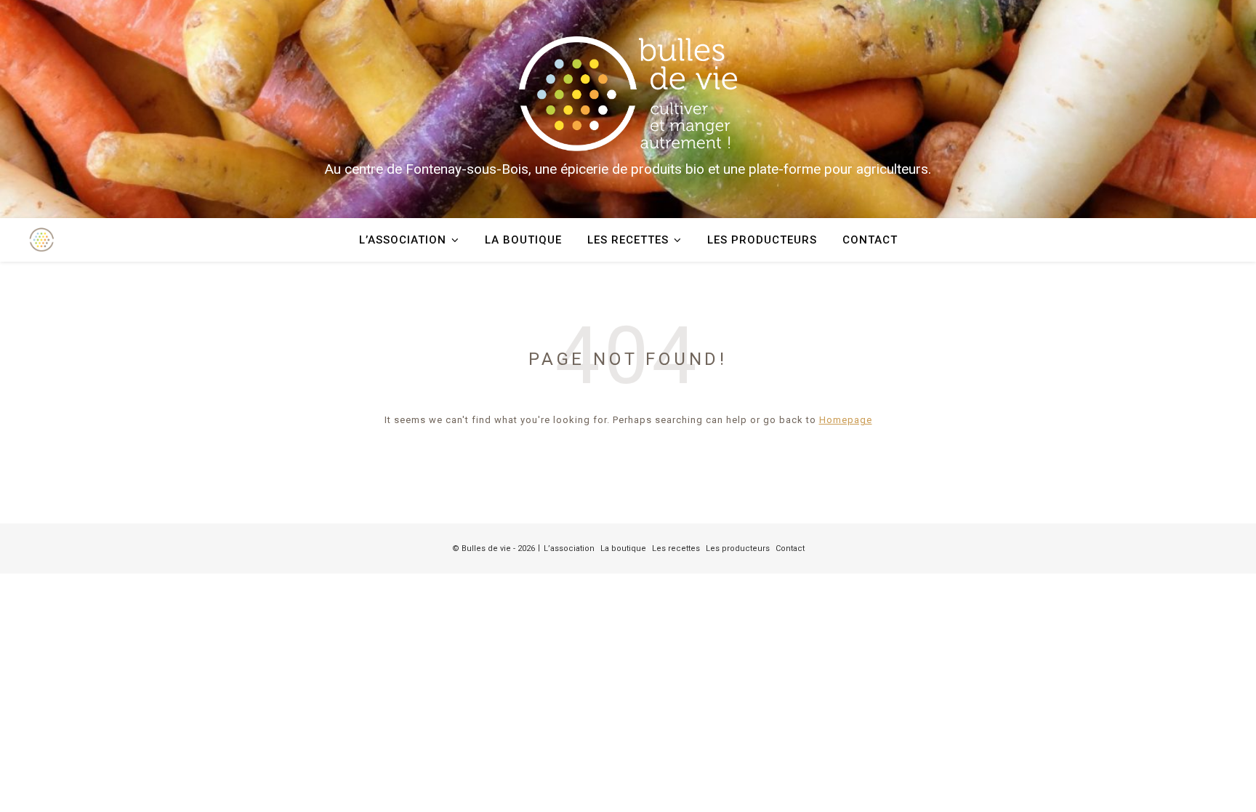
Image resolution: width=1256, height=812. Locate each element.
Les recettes (628, 239)
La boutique (523, 239)
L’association (402, 239)
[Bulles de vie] (628, 93)
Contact (870, 239)
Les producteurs (762, 239)
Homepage (845, 419)
